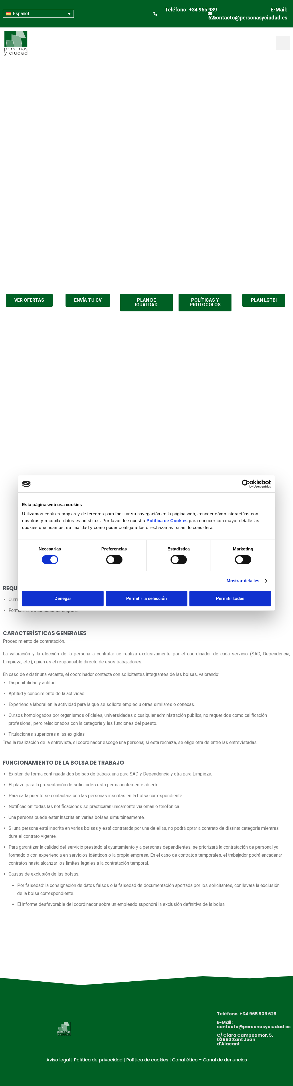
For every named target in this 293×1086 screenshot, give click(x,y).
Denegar (62, 598)
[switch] (114, 559)
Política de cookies (147, 1060)
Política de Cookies (167, 520)
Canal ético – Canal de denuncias (209, 1060)
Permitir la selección (146, 598)
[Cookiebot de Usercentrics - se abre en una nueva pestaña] (246, 484)
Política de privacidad (98, 1060)
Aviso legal (58, 1060)
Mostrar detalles (243, 580)
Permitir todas (230, 598)
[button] (283, 43)
